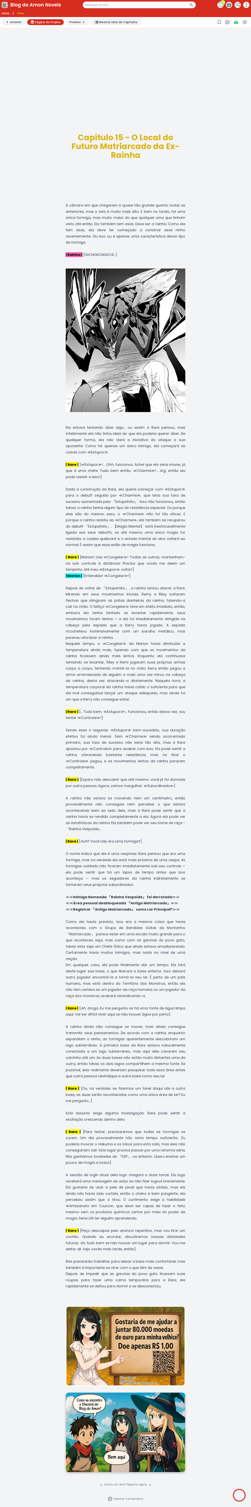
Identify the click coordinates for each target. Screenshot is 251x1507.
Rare (20, 13)
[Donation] (229, 5)
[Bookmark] (219, 22)
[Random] (238, 5)
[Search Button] (192, 5)
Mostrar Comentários (128, 1499)
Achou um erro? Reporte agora (125, 1484)
